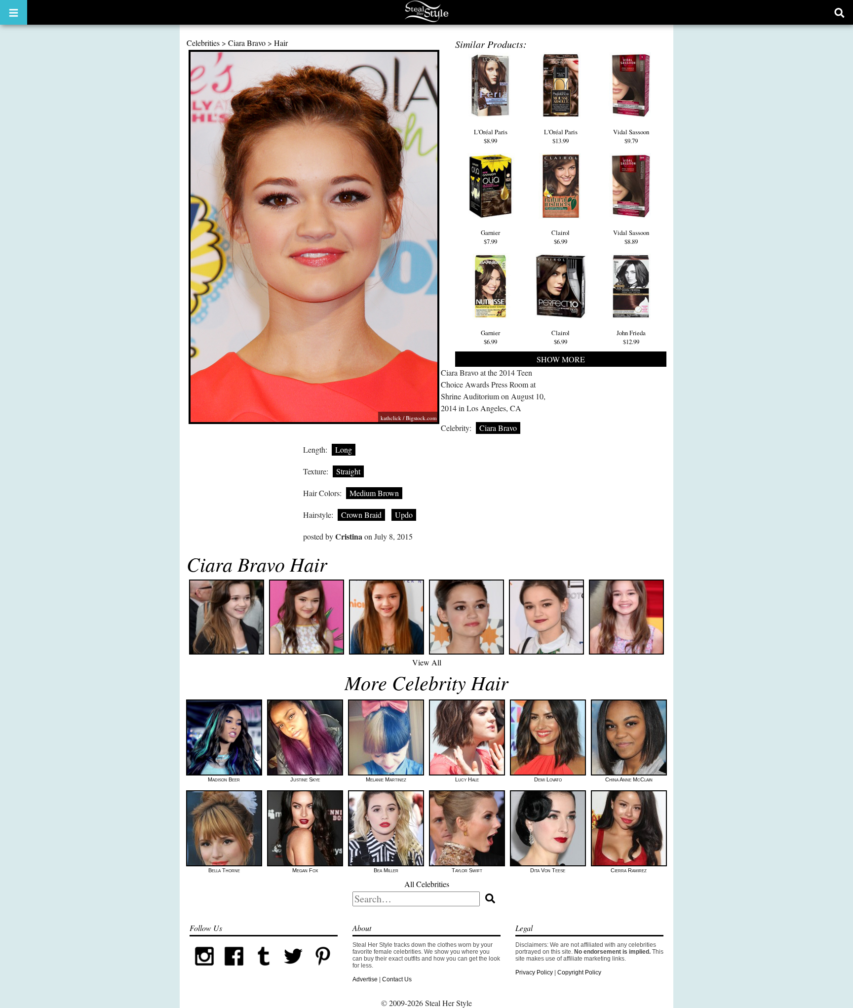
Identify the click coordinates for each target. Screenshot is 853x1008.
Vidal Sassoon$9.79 (631, 136)
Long (343, 449)
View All (426, 662)
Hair (281, 43)
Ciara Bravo (247, 43)
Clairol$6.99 (560, 237)
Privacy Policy (534, 972)
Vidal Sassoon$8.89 (631, 237)
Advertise (365, 979)
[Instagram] (204, 969)
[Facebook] (234, 969)
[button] (13, 12)
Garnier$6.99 (490, 337)
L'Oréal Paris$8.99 (490, 136)
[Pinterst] (323, 969)
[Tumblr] (263, 969)
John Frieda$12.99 (631, 337)
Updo (404, 514)
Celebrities (203, 43)
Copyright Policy (579, 972)
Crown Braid (361, 514)
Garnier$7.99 (490, 237)
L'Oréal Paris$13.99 (561, 136)
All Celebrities (426, 884)
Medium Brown (374, 493)
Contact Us (397, 979)
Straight (348, 471)
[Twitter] (293, 969)
